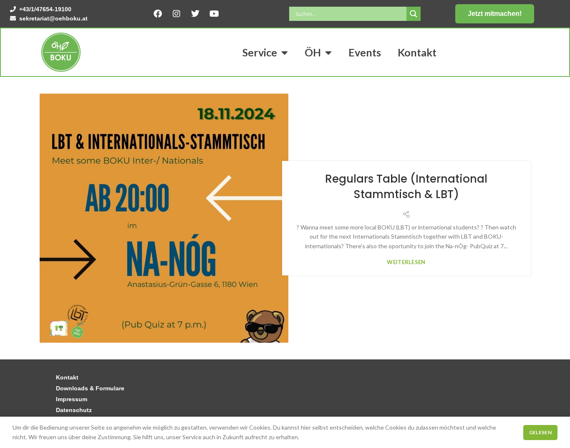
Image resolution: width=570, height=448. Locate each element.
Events (364, 52)
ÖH (313, 52)
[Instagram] (176, 13)
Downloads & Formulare (90, 388)
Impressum (71, 399)
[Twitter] (195, 13)
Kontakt (417, 52)
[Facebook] (157, 13)
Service (259, 52)
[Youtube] (214, 13)
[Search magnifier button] (413, 14)
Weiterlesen (406, 262)
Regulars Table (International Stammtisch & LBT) (406, 186)
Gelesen (540, 432)
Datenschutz (74, 410)
